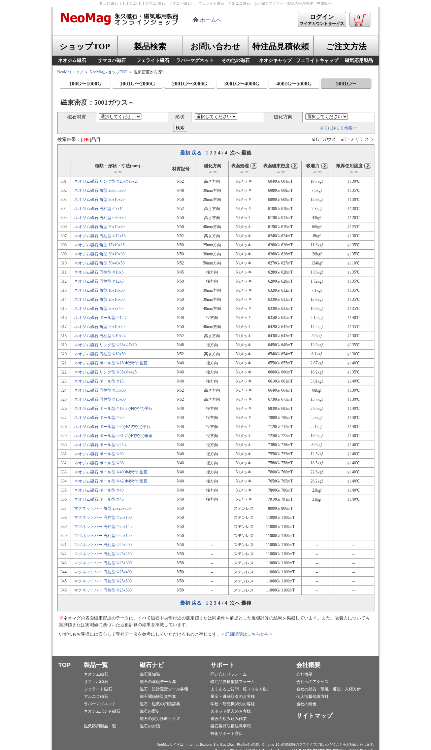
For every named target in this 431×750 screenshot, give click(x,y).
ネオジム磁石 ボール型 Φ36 (99, 463)
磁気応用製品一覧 (100, 726)
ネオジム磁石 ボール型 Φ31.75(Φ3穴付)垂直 (113, 435)
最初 (185, 152)
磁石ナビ (152, 665)
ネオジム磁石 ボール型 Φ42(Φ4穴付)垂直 (110, 481)
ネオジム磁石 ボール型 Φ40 (99, 490)
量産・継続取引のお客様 (232, 696)
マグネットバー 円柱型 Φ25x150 (103, 535)
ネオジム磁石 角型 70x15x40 (99, 226)
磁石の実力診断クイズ (160, 718)
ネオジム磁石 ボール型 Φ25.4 (100, 444)
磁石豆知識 (150, 674)
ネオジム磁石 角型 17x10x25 (99, 245)
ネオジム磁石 (96, 674)
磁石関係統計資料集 (158, 696)
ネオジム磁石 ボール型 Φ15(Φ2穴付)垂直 (110, 363)
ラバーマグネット (100, 704)
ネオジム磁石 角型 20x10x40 (99, 326)
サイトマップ (314, 715)
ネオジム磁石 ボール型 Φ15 (99, 381)
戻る (197, 152)
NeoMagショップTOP (109, 72)
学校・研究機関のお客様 (232, 704)
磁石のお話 (150, 726)
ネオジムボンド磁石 (102, 711)
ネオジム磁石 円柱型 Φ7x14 (99, 208)
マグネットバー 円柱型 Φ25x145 (103, 526)
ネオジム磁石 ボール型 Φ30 (99, 454)
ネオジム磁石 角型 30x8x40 (98, 308)
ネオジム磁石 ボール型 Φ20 (99, 417)
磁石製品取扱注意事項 (230, 726)
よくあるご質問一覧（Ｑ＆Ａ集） (240, 689)
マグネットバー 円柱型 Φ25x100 (103, 517)
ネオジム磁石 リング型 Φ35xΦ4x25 (105, 372)
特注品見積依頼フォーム (232, 681)
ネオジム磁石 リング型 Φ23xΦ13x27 (106, 181)
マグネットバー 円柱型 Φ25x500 (103, 581)
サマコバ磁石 (96, 681)
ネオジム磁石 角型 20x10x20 (99, 199)
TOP (64, 665)
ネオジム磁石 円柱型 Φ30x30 (100, 217)
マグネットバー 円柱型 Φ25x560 (103, 590)
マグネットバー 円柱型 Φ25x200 (103, 544)
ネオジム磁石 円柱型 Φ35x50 (100, 390)
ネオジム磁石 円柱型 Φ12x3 (99, 281)
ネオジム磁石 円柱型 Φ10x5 (99, 272)
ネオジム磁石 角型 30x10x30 (99, 254)
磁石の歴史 (150, 711)
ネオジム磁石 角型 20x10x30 (99, 299)
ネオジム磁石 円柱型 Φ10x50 (100, 354)
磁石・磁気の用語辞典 (160, 704)
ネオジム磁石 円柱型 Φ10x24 (100, 335)
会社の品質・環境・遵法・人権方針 (328, 689)
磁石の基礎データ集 (158, 681)
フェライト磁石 (98, 689)
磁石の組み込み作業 (228, 718)
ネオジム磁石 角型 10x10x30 (99, 290)
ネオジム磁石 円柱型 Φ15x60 (100, 399)
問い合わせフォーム (228, 674)
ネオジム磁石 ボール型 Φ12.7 (100, 317)
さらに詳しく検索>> (338, 128)
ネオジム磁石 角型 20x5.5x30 (100, 190)
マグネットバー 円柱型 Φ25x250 (103, 553)
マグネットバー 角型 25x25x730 (102, 508)
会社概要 (308, 665)
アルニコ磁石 (96, 696)
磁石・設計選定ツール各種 (164, 689)
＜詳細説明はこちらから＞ (247, 634)
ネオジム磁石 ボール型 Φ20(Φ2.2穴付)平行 (112, 426)
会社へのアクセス (312, 681)
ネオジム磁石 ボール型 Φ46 (99, 499)
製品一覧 (96, 665)
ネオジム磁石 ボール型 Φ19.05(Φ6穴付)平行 (113, 408)
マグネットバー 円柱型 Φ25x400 (103, 572)
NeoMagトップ (70, 72)
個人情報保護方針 (312, 696)
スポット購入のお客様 (230, 711)
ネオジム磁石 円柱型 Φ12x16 (100, 236)
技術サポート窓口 (226, 733)
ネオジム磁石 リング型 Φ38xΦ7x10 (105, 345)
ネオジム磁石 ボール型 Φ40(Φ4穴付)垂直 (110, 472)
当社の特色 (306, 704)
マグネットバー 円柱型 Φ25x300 (103, 563)
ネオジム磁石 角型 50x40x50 (99, 263)
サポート (222, 665)
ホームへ (211, 20)
